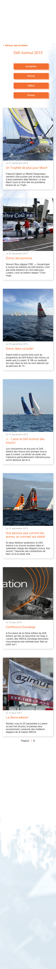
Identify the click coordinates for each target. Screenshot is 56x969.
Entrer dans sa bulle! (19, 348)
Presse (31, 95)
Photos (31, 76)
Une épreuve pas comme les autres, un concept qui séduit (25, 534)
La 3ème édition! (17, 717)
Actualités (31, 66)
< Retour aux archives (15, 45)
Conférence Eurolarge (20, 627)
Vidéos (31, 85)
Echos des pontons (19, 258)
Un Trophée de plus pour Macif (26, 168)
